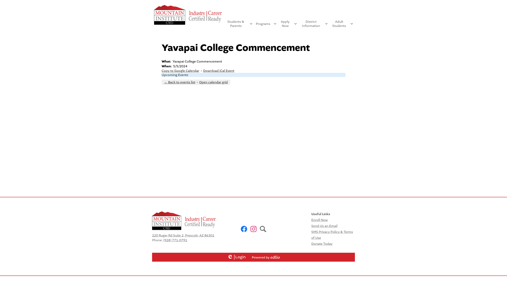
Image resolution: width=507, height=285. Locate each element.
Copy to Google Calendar (180, 71)
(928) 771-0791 (175, 240)
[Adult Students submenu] (342, 24)
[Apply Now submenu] (288, 24)
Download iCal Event (218, 71)
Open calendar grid (213, 82)
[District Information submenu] (314, 24)
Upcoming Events (175, 75)
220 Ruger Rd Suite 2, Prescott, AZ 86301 (183, 235)
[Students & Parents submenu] (239, 24)
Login (236, 257)
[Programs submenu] (266, 24)
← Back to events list (179, 82)
